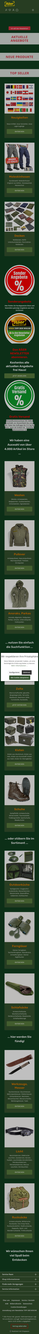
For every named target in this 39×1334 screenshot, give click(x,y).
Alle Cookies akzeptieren (20, 678)
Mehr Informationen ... (19, 666)
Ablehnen (26, 672)
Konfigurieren (14, 672)
